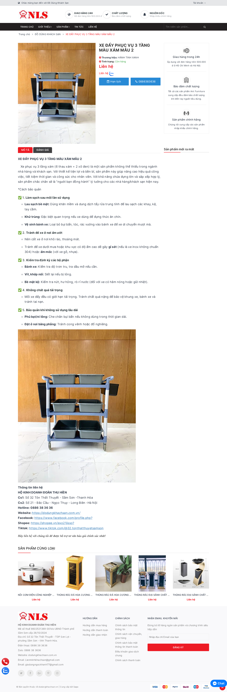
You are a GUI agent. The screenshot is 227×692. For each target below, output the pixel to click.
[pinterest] (57, 673)
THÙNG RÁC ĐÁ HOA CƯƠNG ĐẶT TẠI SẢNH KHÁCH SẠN (89, 594)
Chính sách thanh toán (127, 660)
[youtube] (48, 673)
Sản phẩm (63, 26)
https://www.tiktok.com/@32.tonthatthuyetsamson (66, 528)
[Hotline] (5, 661)
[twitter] (21, 673)
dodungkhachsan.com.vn (42, 655)
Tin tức (79, 26)
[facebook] (30, 673)
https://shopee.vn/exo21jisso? (52, 523)
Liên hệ (92, 26)
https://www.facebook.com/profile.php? (63, 518)
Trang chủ (27, 26)
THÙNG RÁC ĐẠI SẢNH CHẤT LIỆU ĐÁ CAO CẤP (161, 594)
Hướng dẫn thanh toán (95, 630)
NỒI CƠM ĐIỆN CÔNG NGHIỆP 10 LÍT (38, 594)
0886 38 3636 (39, 645)
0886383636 (147, 81)
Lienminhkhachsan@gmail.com (42, 659)
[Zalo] (5, 671)
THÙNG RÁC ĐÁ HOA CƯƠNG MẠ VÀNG (117, 594)
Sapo (75, 687)
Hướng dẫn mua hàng (95, 625)
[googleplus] (39, 673)
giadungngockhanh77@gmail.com (44, 664)
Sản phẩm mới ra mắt (179, 149)
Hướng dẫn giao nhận (95, 634)
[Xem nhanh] (35, 600)
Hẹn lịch (115, 81)
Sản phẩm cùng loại (36, 548)
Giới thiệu (44, 26)
